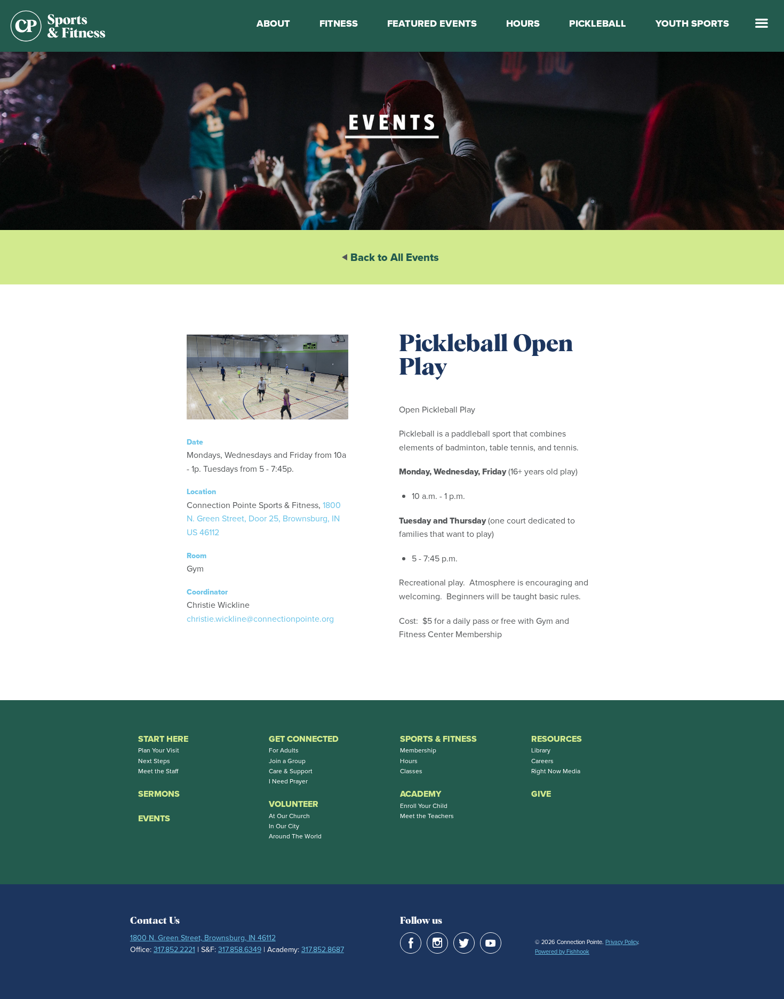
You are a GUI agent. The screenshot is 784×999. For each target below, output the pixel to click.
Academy (420, 794)
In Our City (284, 826)
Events (154, 818)
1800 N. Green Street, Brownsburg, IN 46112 (203, 938)
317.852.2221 (174, 949)
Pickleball (597, 23)
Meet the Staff (158, 771)
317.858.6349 (239, 949)
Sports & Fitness (438, 739)
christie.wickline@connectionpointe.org (260, 619)
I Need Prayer (288, 781)
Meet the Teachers (427, 816)
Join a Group (287, 761)
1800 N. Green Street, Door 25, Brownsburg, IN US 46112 (264, 518)
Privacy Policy (621, 942)
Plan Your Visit (158, 750)
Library (540, 750)
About (273, 23)
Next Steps (154, 761)
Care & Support (291, 771)
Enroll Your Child (423, 806)
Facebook (410, 943)
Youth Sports (692, 23)
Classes (411, 771)
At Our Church (289, 816)
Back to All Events (394, 257)
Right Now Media (555, 771)
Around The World (295, 836)
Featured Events (432, 23)
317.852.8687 (322, 949)
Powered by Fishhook (562, 951)
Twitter (464, 943)
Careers (542, 761)
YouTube (490, 943)
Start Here (163, 739)
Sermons (159, 794)
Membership (418, 750)
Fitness (338, 23)
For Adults (284, 750)
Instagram (437, 943)
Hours (523, 23)
